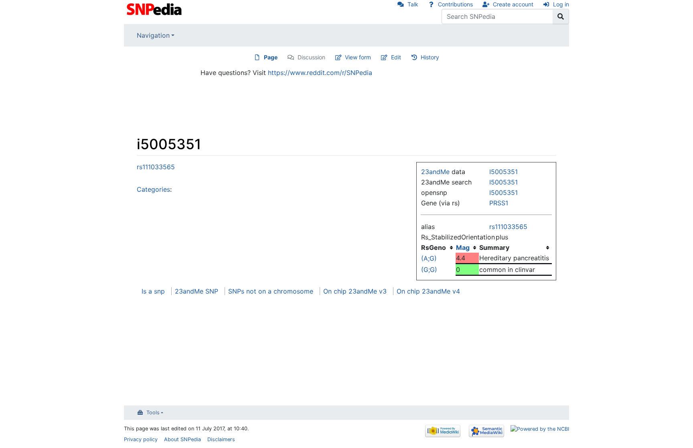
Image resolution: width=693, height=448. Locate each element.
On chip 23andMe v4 (428, 291)
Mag (463, 247)
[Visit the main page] (155, 8)
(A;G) (429, 258)
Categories (153, 189)
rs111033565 (508, 227)
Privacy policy (141, 439)
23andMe (435, 172)
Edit (396, 57)
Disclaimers (221, 439)
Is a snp (153, 291)
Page (271, 57)
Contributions (455, 4)
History (430, 57)
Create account (513, 4)
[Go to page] (561, 16)
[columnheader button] (467, 247)
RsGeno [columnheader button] (433, 247)
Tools (153, 412)
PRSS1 (498, 203)
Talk (412, 4)
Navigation (153, 35)
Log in (561, 4)
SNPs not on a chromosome (270, 291)
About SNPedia (182, 439)
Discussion (311, 57)
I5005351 (503, 172)
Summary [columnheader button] (494, 247)
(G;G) (429, 270)
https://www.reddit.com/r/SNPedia (320, 73)
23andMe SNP (196, 291)
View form (358, 57)
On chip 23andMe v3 (355, 291)
